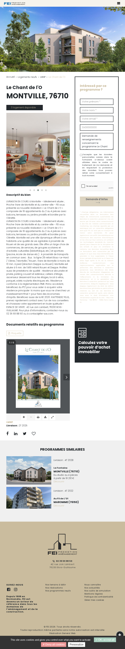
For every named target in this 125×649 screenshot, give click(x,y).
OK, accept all (106, 639)
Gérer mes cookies (94, 600)
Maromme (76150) (66, 502)
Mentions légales (93, 594)
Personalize (76, 644)
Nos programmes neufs (58, 591)
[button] (30, 190)
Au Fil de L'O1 (61, 498)
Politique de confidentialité (98, 597)
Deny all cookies (55, 644)
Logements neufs (27, 77)
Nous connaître (92, 585)
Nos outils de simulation (97, 591)
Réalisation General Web (62, 633)
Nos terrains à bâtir (55, 585)
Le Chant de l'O (24, 87)
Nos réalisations (54, 588)
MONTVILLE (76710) (66, 471)
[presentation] (62, 183)
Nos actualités (92, 588)
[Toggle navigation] (119, 4)
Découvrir (59, 481)
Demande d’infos (97, 199)
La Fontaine (60, 467)
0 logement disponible (23, 107)
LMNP (42, 77)
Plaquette (16, 333)
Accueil (10, 76)
